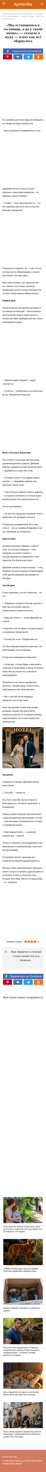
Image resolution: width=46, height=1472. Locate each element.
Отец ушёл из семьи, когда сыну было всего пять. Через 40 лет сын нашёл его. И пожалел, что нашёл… (23, 1229)
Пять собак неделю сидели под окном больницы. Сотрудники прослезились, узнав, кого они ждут (22, 1434)
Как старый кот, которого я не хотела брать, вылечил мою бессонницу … (21, 1393)
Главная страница (9, 14)
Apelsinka (23, 4)
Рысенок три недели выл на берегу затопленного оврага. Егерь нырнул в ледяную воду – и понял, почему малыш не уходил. (21, 1351)
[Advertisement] (23, 92)
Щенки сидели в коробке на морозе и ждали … (21, 1309)
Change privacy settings (12, 1463)
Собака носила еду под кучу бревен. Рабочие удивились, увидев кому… (21, 1269)
